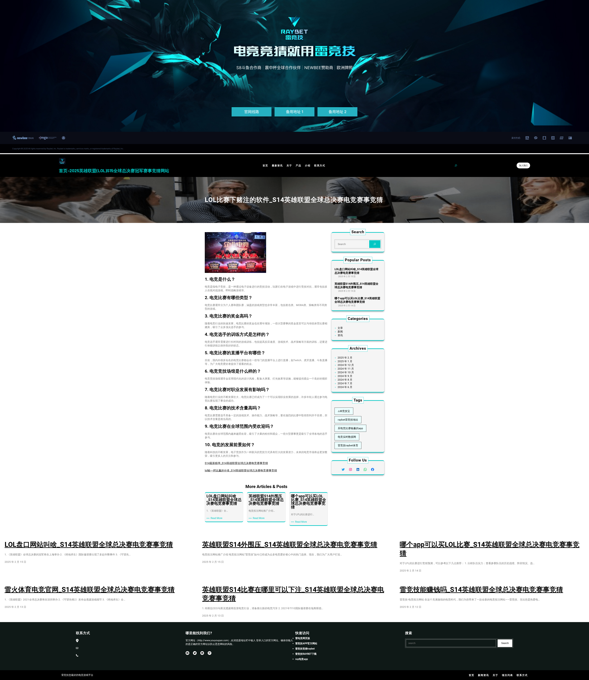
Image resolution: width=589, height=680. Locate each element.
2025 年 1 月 (345, 361)
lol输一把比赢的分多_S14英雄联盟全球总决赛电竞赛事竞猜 (241, 470)
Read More (217, 518)
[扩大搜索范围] (456, 165)
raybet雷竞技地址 (348, 419)
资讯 (340, 335)
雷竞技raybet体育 (348, 445)
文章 (340, 327)
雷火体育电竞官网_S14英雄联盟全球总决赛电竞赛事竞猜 (90, 590)
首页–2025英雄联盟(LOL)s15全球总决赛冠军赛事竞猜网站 (114, 170)
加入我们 (523, 165)
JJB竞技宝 (344, 411)
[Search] (374, 244)
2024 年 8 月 (345, 379)
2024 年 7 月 (345, 383)
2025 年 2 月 (345, 357)
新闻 (340, 331)
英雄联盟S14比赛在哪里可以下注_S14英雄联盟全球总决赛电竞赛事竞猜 (293, 594)
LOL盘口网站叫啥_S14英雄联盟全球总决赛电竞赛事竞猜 (356, 271)
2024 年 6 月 (345, 387)
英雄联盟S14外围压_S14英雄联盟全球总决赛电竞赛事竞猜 (356, 285)
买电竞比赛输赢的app (350, 428)
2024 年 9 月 (345, 376)
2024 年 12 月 (346, 365)
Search (505, 643)
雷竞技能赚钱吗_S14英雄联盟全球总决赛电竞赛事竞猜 (481, 590)
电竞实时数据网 (347, 436)
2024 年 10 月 (346, 372)
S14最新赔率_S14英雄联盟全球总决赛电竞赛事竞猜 (236, 463)
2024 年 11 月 (346, 368)
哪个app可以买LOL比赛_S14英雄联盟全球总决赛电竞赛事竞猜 (357, 300)
